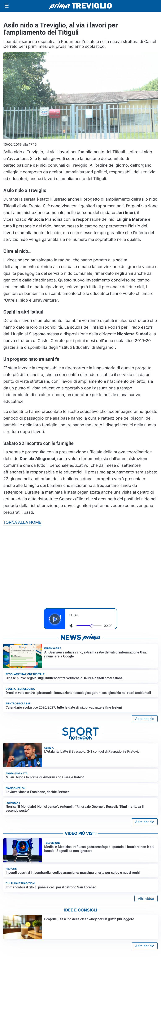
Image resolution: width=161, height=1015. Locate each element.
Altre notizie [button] (144, 719)
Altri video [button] (146, 898)
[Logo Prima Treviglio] (80, 5)
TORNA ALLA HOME (22, 522)
